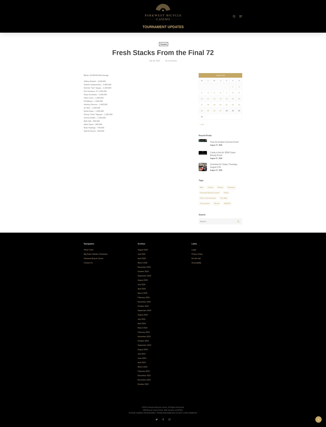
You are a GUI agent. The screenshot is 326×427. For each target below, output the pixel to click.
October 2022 (143, 384)
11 (208, 99)
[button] (240, 16)
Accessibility (196, 263)
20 (220, 105)
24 (202, 111)
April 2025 (142, 289)
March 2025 (142, 293)
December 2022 (144, 375)
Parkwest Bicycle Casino (210, 193)
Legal (194, 250)
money (220, 187)
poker (226, 193)
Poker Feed (88, 250)
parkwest (231, 187)
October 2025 (143, 271)
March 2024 (142, 328)
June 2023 (142, 358)
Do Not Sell (196, 258)
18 (208, 105)
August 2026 (143, 250)
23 (239, 105)
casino (210, 187)
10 (202, 99)
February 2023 (144, 371)
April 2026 (142, 258)
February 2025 (144, 297)
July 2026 (141, 254)
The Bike (223, 198)
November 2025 (144, 267)
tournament (205, 203)
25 (208, 111)
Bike (201, 187)
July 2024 (141, 319)
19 (214, 105)
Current (163, 44)
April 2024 (142, 323)
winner (217, 203)
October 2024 (143, 306)
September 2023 (144, 345)
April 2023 (142, 362)
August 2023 (143, 349)
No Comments (171, 61)
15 (233, 99)
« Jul (202, 124)
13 (220, 99)
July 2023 (141, 354)
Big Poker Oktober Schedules (95, 254)
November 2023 (144, 336)
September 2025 (144, 276)
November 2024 (144, 302)
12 (214, 99)
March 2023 (142, 367)
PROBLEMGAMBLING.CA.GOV (169, 413)
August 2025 (143, 280)
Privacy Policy (197, 254)
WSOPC (227, 203)
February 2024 (144, 332)
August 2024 (143, 315)
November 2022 (144, 380)
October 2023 (143, 341)
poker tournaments (208, 198)
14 (227, 99)
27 (220, 111)
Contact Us (88, 263)
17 (202, 105)
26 (214, 111)
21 (227, 105)
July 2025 (141, 284)
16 (239, 99)
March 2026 (142, 263)
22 (233, 105)
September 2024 (144, 310)
